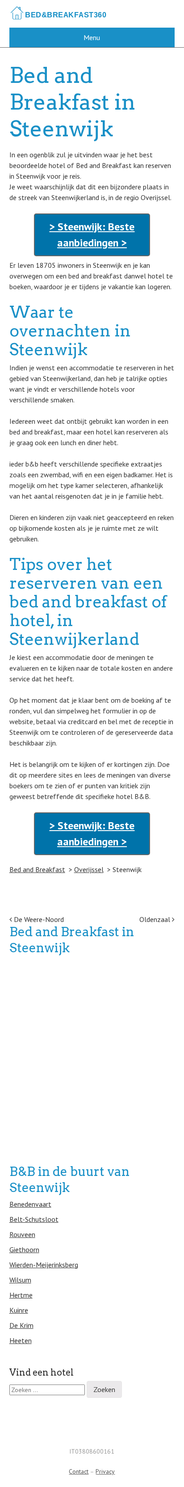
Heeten (20, 1340)
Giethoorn (24, 1249)
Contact (78, 1471)
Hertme (21, 1294)
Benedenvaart (30, 1204)
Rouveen (22, 1234)
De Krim (21, 1325)
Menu (92, 37)
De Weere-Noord (38, 919)
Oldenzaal (155, 919)
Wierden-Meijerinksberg (43, 1264)
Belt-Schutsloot (34, 1219)
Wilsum (20, 1279)
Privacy (105, 1471)
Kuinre (18, 1310)
